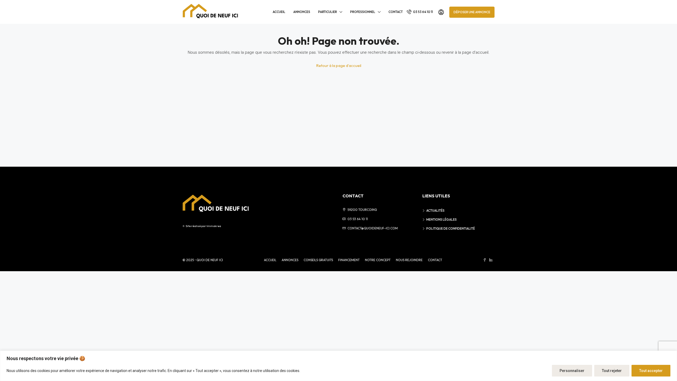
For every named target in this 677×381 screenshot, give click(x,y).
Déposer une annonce (472, 12)
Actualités (435, 210)
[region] (338, 366)
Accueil (279, 12)
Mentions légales (441, 219)
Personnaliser (572, 371)
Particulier (327, 12)
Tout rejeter (612, 371)
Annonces (301, 12)
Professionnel (362, 12)
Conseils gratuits (318, 260)
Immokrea (214, 226)
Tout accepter (651, 371)
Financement (349, 260)
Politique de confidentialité (450, 228)
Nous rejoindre (409, 260)
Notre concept (378, 260)
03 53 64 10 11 (423, 12)
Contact (395, 12)
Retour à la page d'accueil (338, 65)
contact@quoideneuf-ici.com (372, 228)
